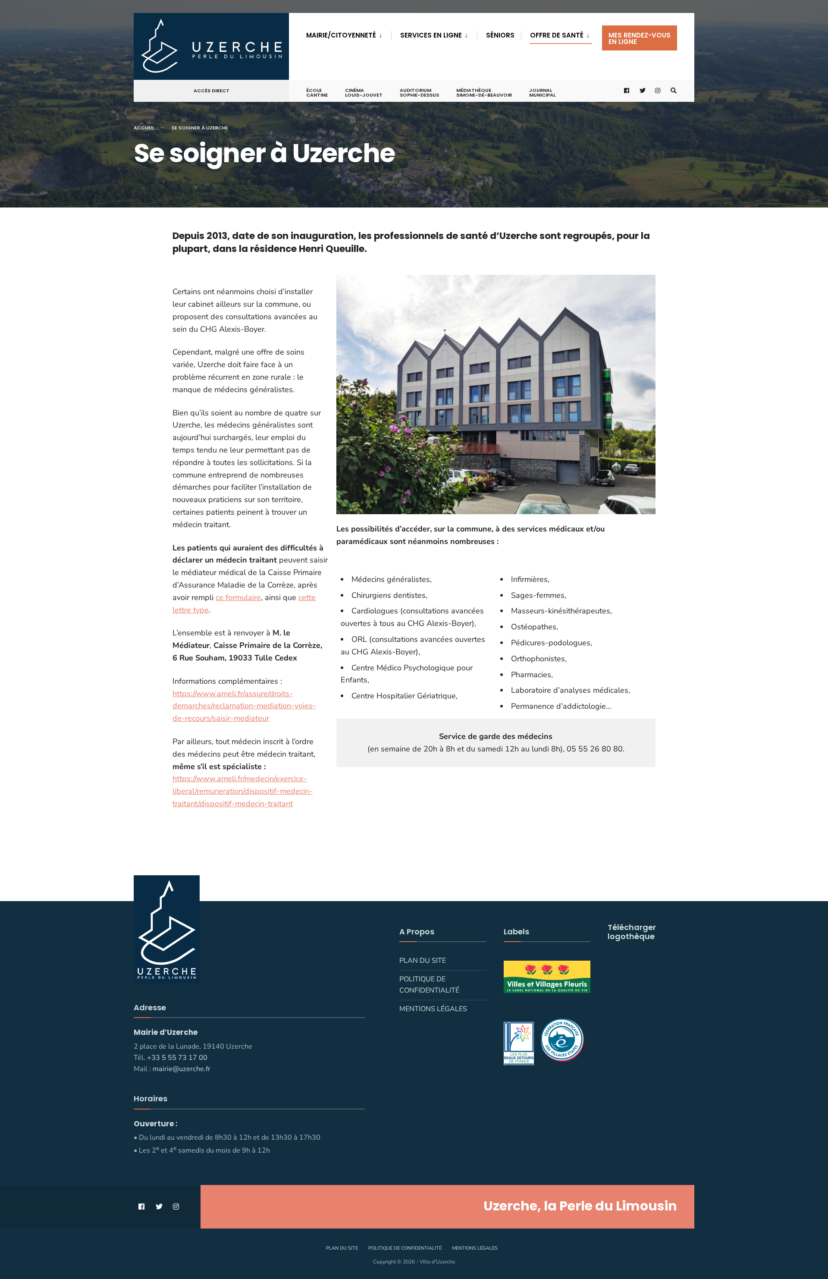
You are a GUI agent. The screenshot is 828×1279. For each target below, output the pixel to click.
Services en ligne (431, 35)
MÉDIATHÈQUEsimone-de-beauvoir (484, 92)
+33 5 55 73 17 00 (177, 1057)
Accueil (144, 127)
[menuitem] (348, 33)
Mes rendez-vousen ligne (639, 38)
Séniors (500, 35)
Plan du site (422, 960)
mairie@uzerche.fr (181, 1069)
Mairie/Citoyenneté (341, 35)
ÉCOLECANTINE (317, 92)
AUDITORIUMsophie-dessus (419, 92)
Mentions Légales (433, 1009)
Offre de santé (556, 35)
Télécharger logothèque (632, 932)
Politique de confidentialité (429, 984)
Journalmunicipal (542, 92)
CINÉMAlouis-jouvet (364, 92)
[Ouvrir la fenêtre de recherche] (673, 90)
